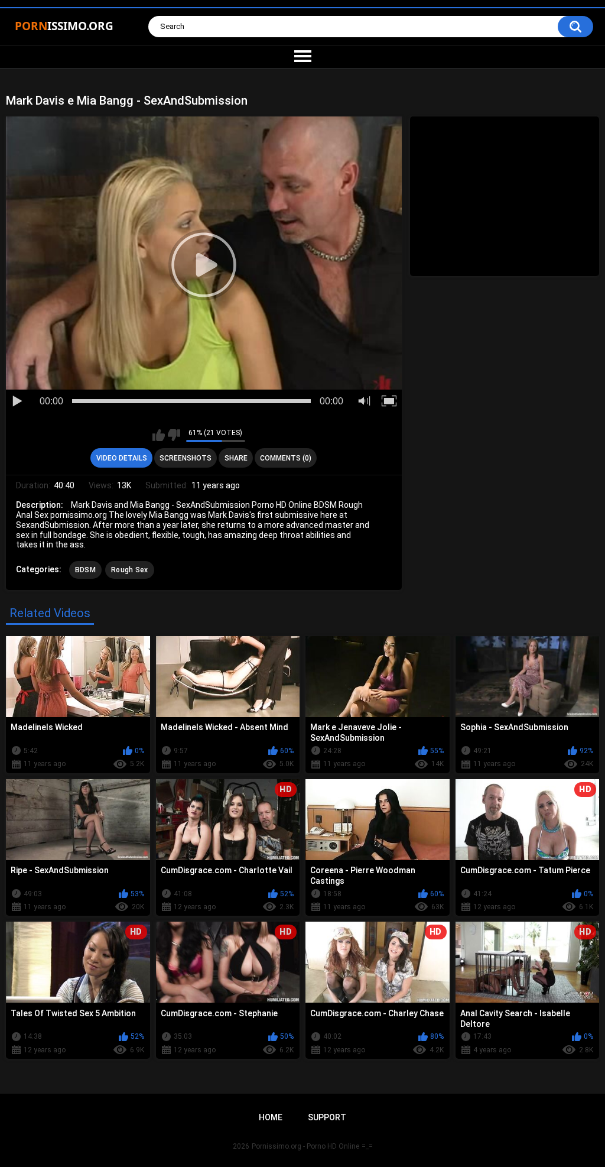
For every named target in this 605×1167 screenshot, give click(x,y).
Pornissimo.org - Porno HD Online (305, 1146)
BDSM (85, 570)
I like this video (158, 435)
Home (270, 1117)
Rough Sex (129, 570)
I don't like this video (174, 435)
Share (236, 458)
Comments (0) (285, 458)
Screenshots (186, 458)
